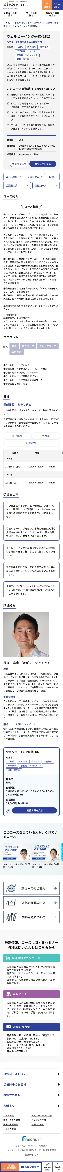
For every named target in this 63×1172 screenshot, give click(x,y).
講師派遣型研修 (10, 1124)
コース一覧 (8, 1115)
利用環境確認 (49, 1150)
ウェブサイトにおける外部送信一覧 (24, 1150)
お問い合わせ (32, 1166)
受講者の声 (12, 185)
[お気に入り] (8, 810)
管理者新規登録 (12, 1167)
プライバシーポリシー (26, 1145)
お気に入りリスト (39, 1120)
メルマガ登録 (9, 1128)
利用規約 (43, 1145)
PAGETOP (58, 1168)
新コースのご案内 (11, 1120)
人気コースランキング (41, 1115)
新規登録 (46, 7)
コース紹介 (11, 176)
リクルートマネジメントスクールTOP (22, 23)
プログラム (33, 176)
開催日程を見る (43, 163)
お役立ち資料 (47, 1168)
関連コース (40, 185)
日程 (51, 176)
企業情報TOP (31, 1154)
